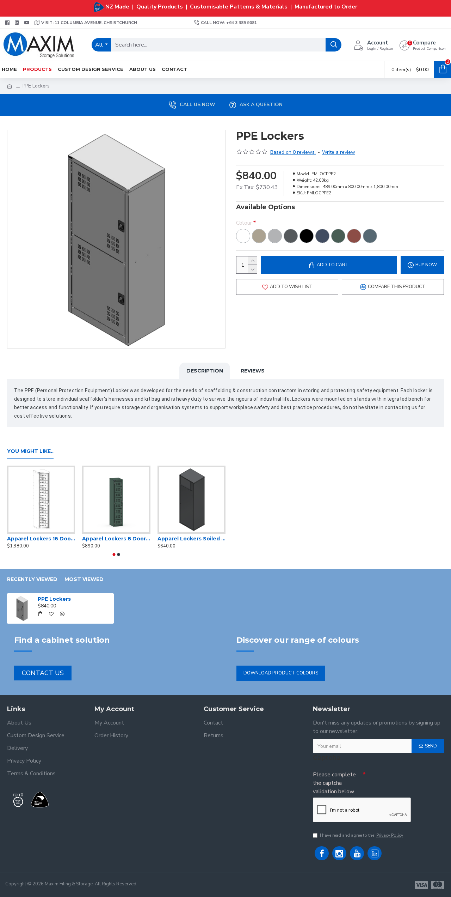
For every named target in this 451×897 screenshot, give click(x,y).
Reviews (253, 371)
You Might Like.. (30, 451)
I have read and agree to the (361, 835)
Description (204, 371)
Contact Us (43, 673)
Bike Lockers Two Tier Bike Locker (152, 538)
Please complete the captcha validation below (334, 783)
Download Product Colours (280, 673)
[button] (114, 554)
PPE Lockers (54, 599)
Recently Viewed (32, 579)
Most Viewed (84, 579)
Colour (244, 223)
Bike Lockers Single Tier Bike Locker (77, 538)
